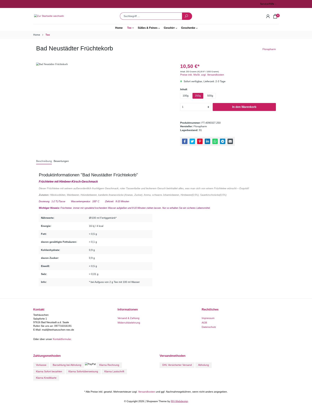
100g (185, 95)
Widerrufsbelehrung (129, 322)
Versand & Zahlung (128, 318)
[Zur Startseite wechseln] (61, 16)
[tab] (44, 161)
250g (198, 95)
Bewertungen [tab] (61, 161)
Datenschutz (209, 327)
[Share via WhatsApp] (215, 141)
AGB (204, 322)
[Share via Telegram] (222, 141)
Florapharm (269, 49)
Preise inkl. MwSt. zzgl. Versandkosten (202, 74)
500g (210, 95)
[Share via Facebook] (184, 141)
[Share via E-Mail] (230, 141)
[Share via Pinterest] (200, 141)
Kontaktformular (62, 339)
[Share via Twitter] (192, 141)
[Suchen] (187, 16)
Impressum (208, 318)
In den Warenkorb (244, 106)
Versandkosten (146, 391)
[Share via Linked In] (207, 141)
